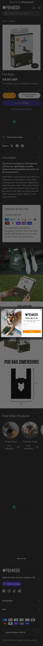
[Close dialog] (40, 310)
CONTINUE (31, 331)
